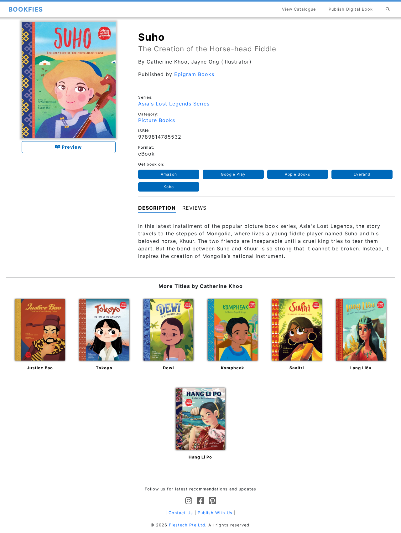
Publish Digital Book (351, 9)
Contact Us (181, 512)
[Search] (388, 9)
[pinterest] (212, 501)
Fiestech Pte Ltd (187, 525)
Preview (71, 147)
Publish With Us (215, 512)
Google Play (233, 174)
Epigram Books (194, 74)
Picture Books (156, 120)
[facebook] (200, 501)
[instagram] (188, 501)
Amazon (169, 174)
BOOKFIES (25, 9)
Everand (362, 174)
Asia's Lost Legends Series (174, 103)
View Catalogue (299, 9)
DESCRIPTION (157, 208)
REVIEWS (194, 208)
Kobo (169, 186)
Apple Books (297, 174)
